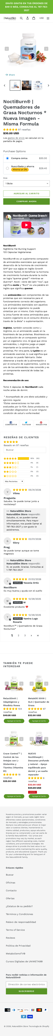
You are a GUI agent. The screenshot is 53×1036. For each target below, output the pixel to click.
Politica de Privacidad (18, 945)
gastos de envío (16, 138)
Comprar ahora (26, 201)
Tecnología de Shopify (39, 1026)
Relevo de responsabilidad (21, 922)
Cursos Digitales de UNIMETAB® (24, 961)
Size (5, 178)
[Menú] (48, 18)
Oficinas (10, 882)
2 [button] (18, 635)
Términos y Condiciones (19, 914)
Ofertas (10, 898)
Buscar (10, 874)
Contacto (11, 890)
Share (12, 75)
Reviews (10, 937)
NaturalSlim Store (20, 1026)
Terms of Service (15, 930)
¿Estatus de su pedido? (19, 906)
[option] (15, 85)
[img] (20, 489)
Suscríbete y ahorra (22, 166)
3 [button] (25, 635)
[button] (10, 129)
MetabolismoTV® (15, 953)
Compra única (19, 158)
